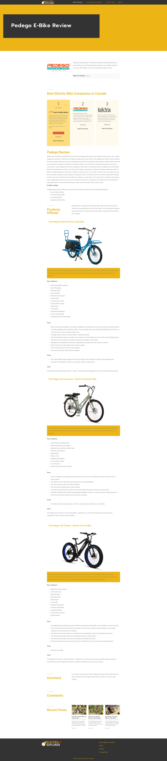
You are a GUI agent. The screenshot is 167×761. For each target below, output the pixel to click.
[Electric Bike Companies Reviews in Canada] (48, 2)
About (120, 2)
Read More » (74, 728)
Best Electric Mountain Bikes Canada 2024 (111, 717)
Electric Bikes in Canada (107, 742)
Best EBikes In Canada (94, 2)
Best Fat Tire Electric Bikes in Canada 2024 (95, 717)
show (88, 75)
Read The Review (58, 141)
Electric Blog (110, 2)
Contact (101, 749)
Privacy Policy (103, 752)
